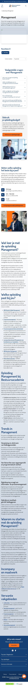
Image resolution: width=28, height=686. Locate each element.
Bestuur (5, 619)
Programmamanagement (10, 319)
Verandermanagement (9, 608)
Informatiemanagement (9, 625)
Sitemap (5, 674)
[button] (24, 676)
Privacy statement (12, 674)
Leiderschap (7, 603)
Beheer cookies (22, 674)
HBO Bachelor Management (10, 351)
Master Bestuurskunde (9, 358)
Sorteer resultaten (8, 59)
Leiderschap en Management (7, 10)
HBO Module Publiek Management (12, 310)
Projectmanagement (9, 614)
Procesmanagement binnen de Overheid (13, 329)
